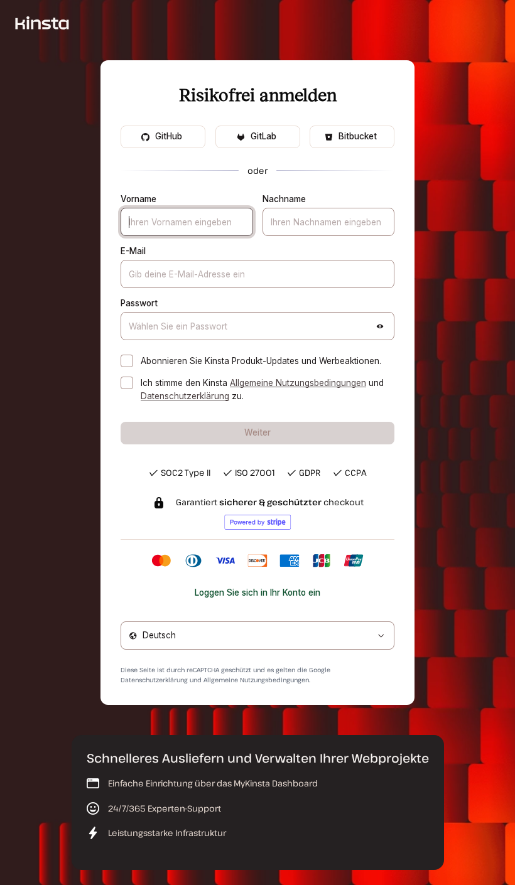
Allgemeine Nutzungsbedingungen (298, 383)
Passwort (139, 303)
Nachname (284, 199)
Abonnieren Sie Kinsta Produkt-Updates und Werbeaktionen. (261, 361)
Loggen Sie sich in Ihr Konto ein (257, 592)
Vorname (138, 199)
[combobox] (257, 635)
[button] (380, 326)
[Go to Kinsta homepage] (42, 22)
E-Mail (133, 251)
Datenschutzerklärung (185, 396)
